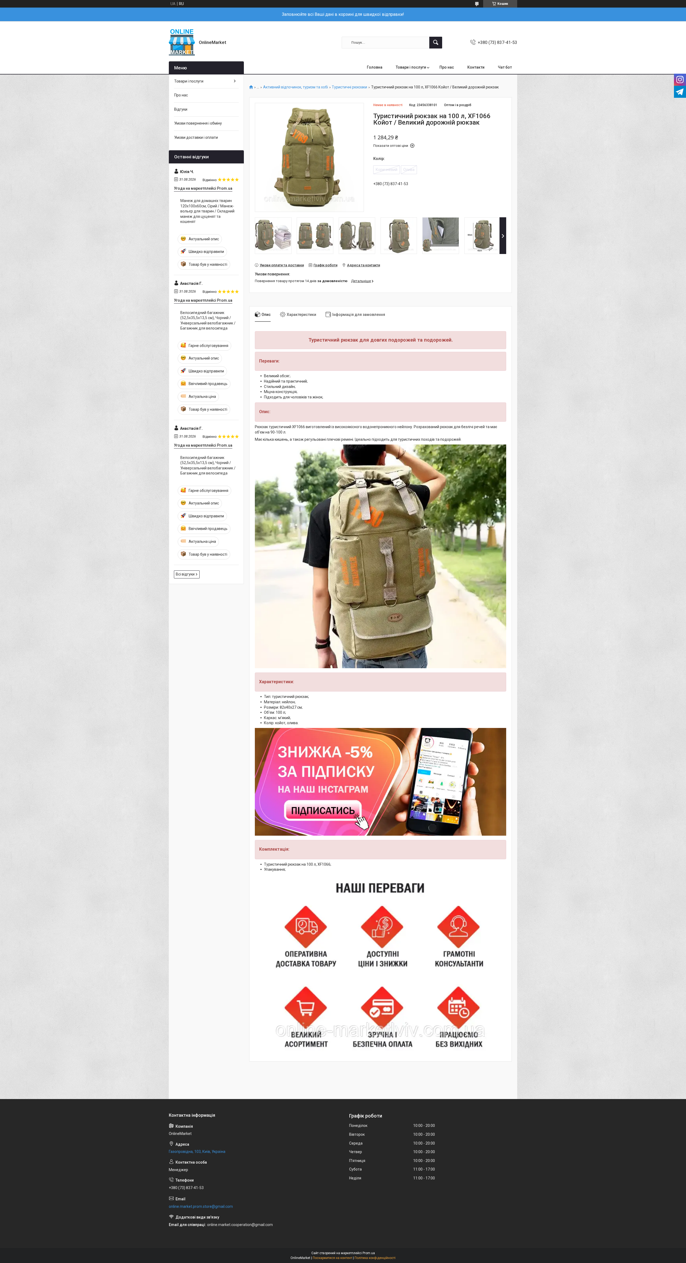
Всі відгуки (185, 574)
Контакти (475, 67)
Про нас (446, 67)
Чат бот (505, 67)
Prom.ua (369, 1253)
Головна (374, 67)
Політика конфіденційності (375, 1258)
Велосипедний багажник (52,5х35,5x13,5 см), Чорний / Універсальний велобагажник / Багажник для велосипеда (208, 321)
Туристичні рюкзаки (349, 87)
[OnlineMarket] (182, 42)
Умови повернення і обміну (198, 123)
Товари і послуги (411, 67)
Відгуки (180, 109)
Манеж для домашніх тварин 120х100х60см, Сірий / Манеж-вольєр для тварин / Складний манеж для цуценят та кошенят (207, 211)
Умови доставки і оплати (196, 137)
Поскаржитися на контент (332, 1258)
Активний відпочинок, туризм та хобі (295, 87)
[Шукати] (435, 42)
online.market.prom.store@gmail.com (201, 1206)
